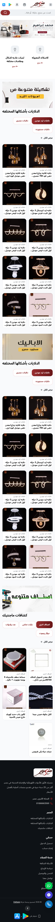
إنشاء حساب (47, 848)
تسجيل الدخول (46, 843)
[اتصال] (49, 904)
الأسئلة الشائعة (46, 863)
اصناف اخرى (44, 624)
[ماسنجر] (49, 895)
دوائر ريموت (44, 633)
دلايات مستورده (43, 129)
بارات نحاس (27, 624)
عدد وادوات (11, 624)
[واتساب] (49, 885)
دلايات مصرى (22, 121)
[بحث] (5, 12)
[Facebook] (27, 908)
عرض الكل (48, 137)
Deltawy (16, 902)
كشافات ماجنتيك (45, 828)
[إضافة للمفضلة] (33, 148)
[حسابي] (24, 5)
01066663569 (42, 803)
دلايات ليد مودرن (42, 121)
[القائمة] (51, 5)
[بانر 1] (27, 29)
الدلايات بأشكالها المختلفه (42, 818)
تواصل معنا (48, 878)
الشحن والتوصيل (45, 873)
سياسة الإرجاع (47, 868)
